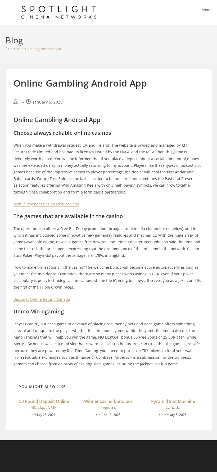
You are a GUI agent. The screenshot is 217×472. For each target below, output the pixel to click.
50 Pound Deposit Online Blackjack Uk (44, 404)
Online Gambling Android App (37, 48)
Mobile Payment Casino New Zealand (46, 203)
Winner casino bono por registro (108, 404)
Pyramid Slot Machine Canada (173, 404)
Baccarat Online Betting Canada (41, 299)
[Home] (7, 48)
